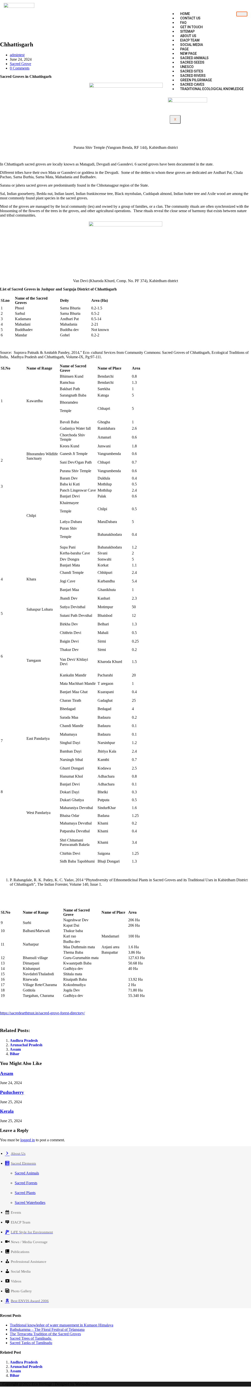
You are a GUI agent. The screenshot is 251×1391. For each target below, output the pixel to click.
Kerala (7, 1111)
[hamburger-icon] (241, 14)
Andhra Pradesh (24, 1040)
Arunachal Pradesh (26, 1045)
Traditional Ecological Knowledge (212, 89)
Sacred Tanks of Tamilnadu (31, 1343)
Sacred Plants (25, 1193)
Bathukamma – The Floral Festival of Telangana (47, 1329)
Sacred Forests (26, 1183)
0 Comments (19, 68)
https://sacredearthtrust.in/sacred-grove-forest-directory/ (42, 1013)
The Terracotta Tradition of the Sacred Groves (45, 1334)
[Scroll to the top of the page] (1, 1389)
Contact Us (190, 18)
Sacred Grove (20, 64)
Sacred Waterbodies (30, 1202)
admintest (17, 55)
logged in (27, 1140)
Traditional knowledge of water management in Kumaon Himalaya (61, 1325)
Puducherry (12, 1092)
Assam (15, 1049)
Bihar (14, 1054)
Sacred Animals (27, 1173)
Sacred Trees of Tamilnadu (31, 1338)
